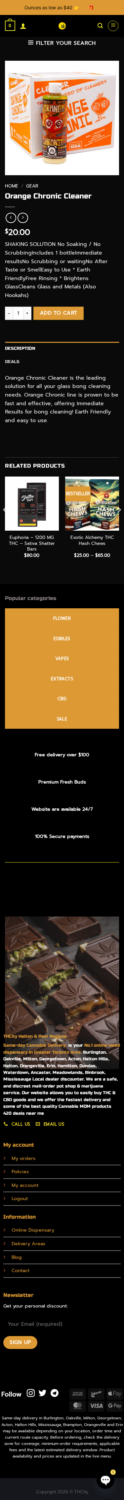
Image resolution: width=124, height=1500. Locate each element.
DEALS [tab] (12, 361)
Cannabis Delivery (47, 1045)
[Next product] (11, 218)
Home (11, 186)
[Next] (119, 523)
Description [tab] (20, 348)
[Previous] (5, 523)
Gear (32, 186)
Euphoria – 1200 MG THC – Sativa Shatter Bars (32, 543)
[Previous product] (23, 218)
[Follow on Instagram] (31, 1393)
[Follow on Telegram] (55, 1393)
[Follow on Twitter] (43, 1393)
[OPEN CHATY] (105, 1479)
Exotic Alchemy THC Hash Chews (92, 540)
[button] (10, 26)
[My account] (23, 26)
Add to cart (58, 313)
